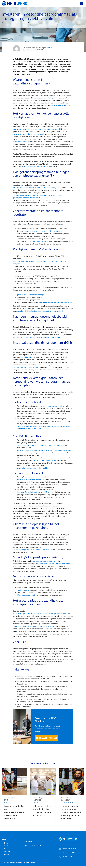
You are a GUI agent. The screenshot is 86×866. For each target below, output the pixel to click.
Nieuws (6, 849)
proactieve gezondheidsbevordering (30, 479)
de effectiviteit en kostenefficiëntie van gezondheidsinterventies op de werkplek (39, 262)
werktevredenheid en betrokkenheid (26, 367)
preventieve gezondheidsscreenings (30, 295)
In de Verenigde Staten (39, 241)
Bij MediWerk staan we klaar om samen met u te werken (34, 626)
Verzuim (49, 48)
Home (6, 843)
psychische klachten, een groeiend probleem (33, 468)
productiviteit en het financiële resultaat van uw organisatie (40, 311)
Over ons (7, 852)
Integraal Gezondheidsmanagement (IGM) (33, 492)
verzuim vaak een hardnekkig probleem (37, 166)
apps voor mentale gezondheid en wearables (55, 302)
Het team (7, 854)
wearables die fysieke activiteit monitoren (54, 563)
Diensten (7, 846)
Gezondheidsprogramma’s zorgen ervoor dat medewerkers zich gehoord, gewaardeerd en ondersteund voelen (40, 196)
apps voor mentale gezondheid (43, 561)
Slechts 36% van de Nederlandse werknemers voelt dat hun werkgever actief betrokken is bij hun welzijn (43, 427)
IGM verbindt (28, 357)
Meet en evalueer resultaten (28, 595)
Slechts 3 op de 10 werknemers (44, 460)
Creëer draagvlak (23, 590)
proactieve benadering (59, 105)
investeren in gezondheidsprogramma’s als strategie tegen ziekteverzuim (40, 613)
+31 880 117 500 (69, 852)
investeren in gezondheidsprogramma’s (27, 134)
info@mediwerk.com (70, 848)
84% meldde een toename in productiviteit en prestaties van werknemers (44, 450)
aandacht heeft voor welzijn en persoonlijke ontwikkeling (34, 187)
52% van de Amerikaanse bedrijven (51, 406)
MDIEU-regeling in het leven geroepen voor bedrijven (33, 550)
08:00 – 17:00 (67, 857)
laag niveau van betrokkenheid (49, 129)
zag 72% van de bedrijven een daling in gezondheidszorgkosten (40, 445)
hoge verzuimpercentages (22, 129)
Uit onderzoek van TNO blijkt (43, 98)
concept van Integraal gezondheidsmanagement (42, 337)
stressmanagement (20, 142)
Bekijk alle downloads (46, 738)
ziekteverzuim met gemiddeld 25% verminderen (44, 231)
